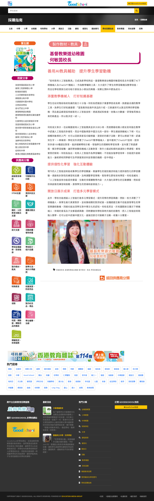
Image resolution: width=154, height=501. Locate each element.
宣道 (76, 375)
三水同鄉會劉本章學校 (25, 95)
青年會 (84, 375)
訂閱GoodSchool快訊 (138, 3)
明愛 (72, 369)
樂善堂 (20, 388)
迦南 (28, 388)
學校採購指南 (108, 28)
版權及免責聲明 (112, 496)
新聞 (81, 388)
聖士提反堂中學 (22, 147)
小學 (25, 28)
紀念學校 (113, 381)
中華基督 (121, 375)
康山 (65, 388)
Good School (29, 375)
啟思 (56, 369)
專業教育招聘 (86, 471)
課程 (77, 28)
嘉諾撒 (140, 375)
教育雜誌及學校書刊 (89, 477)
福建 (89, 369)
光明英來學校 (21, 105)
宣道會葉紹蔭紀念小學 (25, 85)
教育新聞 (90, 388)
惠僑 (10, 369)
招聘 (141, 28)
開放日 (61, 28)
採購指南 (143, 19)
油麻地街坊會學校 (23, 140)
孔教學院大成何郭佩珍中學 (26, 121)
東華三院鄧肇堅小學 (24, 88)
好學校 (56, 375)
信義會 (110, 375)
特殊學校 (44, 28)
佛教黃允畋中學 (22, 98)
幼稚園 (34, 28)
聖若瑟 (29, 381)
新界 (122, 381)
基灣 (38, 369)
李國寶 (10, 388)
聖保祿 (116, 369)
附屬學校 (50, 381)
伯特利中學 (20, 150)
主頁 (11, 28)
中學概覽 (85, 421)
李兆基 (87, 381)
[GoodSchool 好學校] (77, 5)
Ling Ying (56, 388)
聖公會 (125, 369)
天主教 (20, 381)
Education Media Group (72, 496)
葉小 (73, 388)
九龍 (96, 381)
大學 (53, 28)
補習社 (85, 28)
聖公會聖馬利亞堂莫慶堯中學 (27, 144)
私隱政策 (124, 496)
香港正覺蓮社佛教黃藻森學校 (27, 154)
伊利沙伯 (39, 381)
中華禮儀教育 (58, 408)
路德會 (78, 381)
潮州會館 (47, 369)
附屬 (47, 375)
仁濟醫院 (66, 375)
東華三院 (28, 369)
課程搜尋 (85, 437)
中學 (18, 28)
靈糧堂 (80, 369)
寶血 (40, 375)
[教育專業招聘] (21, 412)
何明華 (37, 388)
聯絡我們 (143, 496)
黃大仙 (61, 381)
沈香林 (18, 369)
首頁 (136, 19)
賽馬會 (142, 381)
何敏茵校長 (60, 270)
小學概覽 (85, 415)
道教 (10, 375)
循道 (102, 375)
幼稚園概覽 (86, 409)
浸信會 (107, 369)
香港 (69, 381)
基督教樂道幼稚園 (104, 80)
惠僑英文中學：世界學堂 (62, 435)
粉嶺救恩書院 (21, 91)
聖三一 (93, 375)
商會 (103, 381)
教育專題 (120, 28)
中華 (17, 375)
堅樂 (45, 388)
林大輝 (135, 369)
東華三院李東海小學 (24, 137)
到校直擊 (131, 28)
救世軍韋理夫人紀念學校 (25, 134)
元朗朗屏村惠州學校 (24, 101)
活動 (69, 28)
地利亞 (10, 381)
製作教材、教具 (84, 270)
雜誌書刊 (95, 28)
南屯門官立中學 (22, 108)
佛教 (64, 369)
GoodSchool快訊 (131, 407)
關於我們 (134, 496)
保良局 (97, 369)
